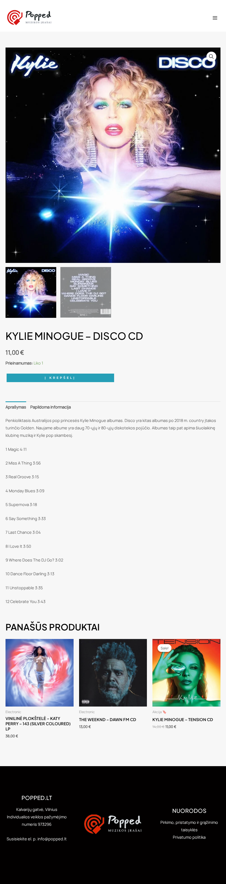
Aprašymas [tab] (16, 407)
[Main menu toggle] (214, 17)
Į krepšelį (60, 378)
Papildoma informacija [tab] (50, 407)
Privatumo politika (189, 837)
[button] (211, 57)
